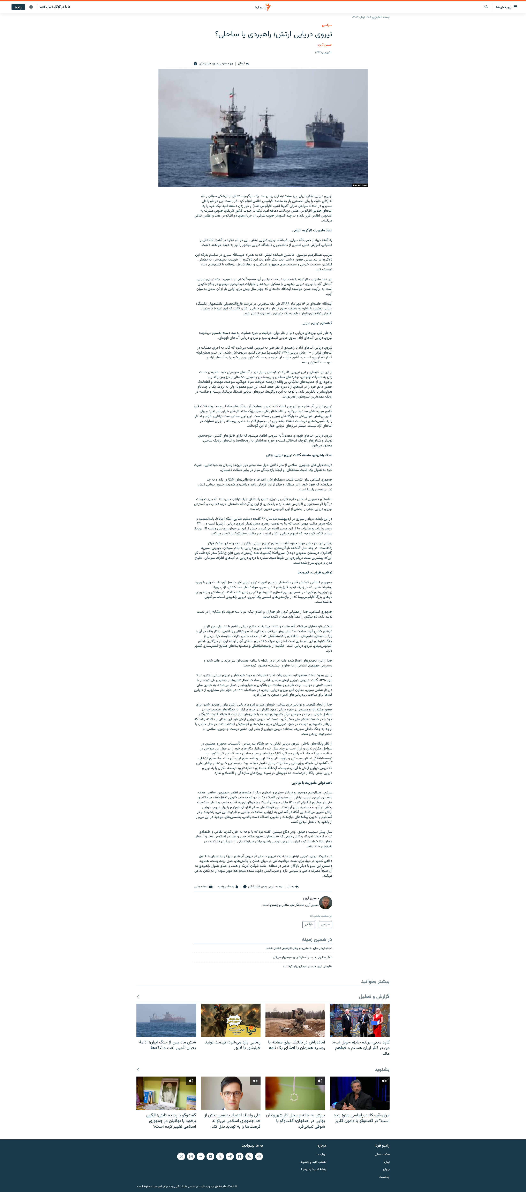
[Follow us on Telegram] (230, 1156)
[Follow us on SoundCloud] (200, 1156)
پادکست (384, 1177)
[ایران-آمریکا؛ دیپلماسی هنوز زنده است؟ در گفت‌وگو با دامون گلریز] (360, 1093)
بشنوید (382, 1070)
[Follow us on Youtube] (210, 1156)
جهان (386, 1170)
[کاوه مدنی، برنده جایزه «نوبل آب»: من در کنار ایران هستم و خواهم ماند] (360, 1020)
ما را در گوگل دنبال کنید (55, 6)
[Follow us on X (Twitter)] (220, 1156)
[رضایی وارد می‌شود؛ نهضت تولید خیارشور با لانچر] (231, 1020)
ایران (387, 1162)
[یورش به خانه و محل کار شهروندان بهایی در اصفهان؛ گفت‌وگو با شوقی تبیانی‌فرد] (295, 1093)
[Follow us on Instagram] (191, 1156)
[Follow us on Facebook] (239, 1156)
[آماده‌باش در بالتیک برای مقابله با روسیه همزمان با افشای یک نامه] (295, 1020)
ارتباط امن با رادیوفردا (313, 1170)
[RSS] (249, 1156)
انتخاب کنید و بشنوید (313, 1162)
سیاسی (327, 25)
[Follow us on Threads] (181, 1156)
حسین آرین (325, 45)
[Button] (243, 63)
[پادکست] (31, 7)
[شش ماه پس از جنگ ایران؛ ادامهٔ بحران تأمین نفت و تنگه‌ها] (166, 1020)
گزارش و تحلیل (374, 997)
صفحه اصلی (382, 1154)
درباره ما (321, 1154)
